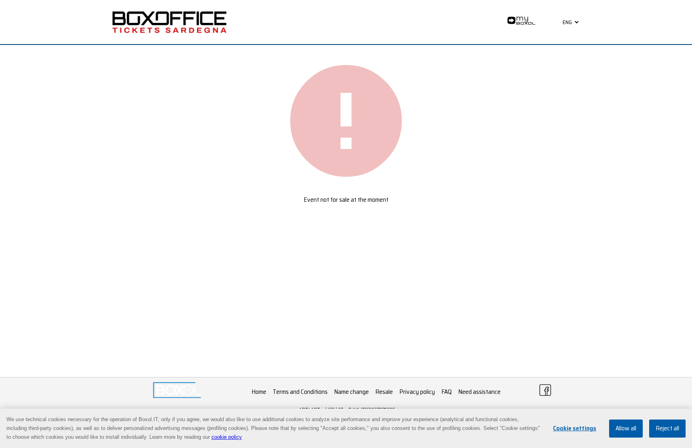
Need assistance (479, 392)
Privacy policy (417, 392)
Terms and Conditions (300, 392)
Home (258, 392)
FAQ (446, 392)
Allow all (626, 429)
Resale (384, 392)
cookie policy (226, 437)
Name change (351, 392)
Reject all (667, 429)
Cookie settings (574, 429)
